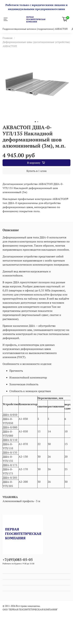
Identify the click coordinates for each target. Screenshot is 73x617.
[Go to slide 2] (37, 121)
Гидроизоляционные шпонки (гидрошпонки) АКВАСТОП (35, 28)
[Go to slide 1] (35, 121)
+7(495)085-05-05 (18, 559)
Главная (7, 38)
